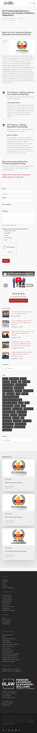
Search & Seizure (21, 412)
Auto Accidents (6, 597)
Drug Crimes (18, 391)
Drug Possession (28, 391)
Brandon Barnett (9, 18)
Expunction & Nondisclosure (11, 654)
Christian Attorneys (8, 588)
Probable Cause (28, 409)
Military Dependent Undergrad (11, 671)
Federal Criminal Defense (10, 656)
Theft (22, 418)
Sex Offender (22, 415)
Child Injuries (26, 381)
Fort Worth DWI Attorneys (10, 403)
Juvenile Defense (7, 652)
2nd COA (5, 378)
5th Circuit (23, 378)
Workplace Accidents (8, 610)
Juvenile (27, 403)
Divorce (4, 618)
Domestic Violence (8, 391)
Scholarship (12, 20)
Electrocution (6, 603)
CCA (20, 381)
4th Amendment (14, 378)
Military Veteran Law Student (11, 65)
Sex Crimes (14, 415)
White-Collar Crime (8, 646)
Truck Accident (27, 421)
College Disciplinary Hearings (11, 660)
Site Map (5, 723)
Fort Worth (25, 394)
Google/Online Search (9, 230)
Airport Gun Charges (8, 661)
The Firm (5, 582)
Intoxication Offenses (8, 639)
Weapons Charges (8, 427)
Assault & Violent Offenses (10, 644)
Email (4, 197)
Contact (4, 586)
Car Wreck (14, 381)
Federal (18, 394)
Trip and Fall (6, 605)
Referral (6, 235)
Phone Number (6, 204)
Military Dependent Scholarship (12, 177)
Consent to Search (21, 384)
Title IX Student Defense (9, 658)
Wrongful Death (7, 430)
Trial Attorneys (17, 421)
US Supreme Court (8, 424)
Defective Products (8, 607)
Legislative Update (8, 406)
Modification (6, 624)
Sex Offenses (6, 648)
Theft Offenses (6, 642)
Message (5, 211)
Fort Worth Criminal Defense (10, 397)
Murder (23, 406)
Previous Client (8, 237)
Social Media (7, 233)
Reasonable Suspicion (9, 412)
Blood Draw (6, 381)
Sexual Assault (7, 418)
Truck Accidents (7, 599)
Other (5, 240)
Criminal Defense (7, 387)
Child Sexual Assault (8, 384)
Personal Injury (7, 409)
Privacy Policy (11, 723)
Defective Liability (18, 387)
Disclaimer (31, 722)
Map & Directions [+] (8, 697)
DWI (4, 394)
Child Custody (6, 620)
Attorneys (5, 580)
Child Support (6, 622)
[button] (34, 3)
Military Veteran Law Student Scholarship (16, 175)
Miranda (17, 406)
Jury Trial (21, 403)
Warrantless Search (20, 424)
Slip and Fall (16, 418)
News (4, 584)
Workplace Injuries (20, 427)
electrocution (10, 394)
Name (4, 188)
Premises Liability (17, 409)
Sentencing (6, 415)
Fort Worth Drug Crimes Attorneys (12, 400)
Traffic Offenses (7, 421)
